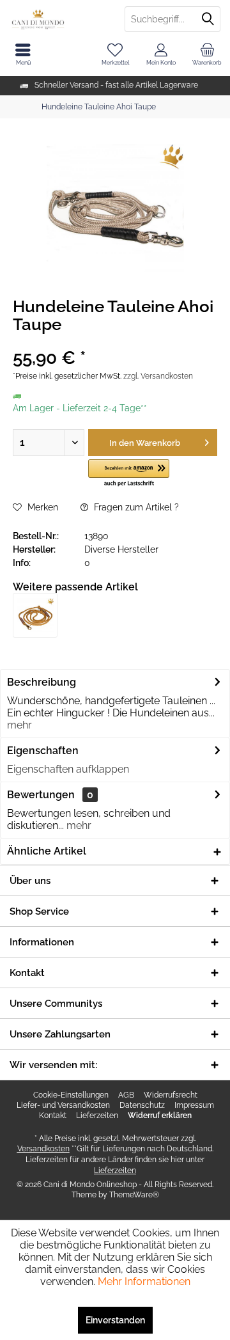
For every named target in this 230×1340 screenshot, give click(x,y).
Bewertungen (41, 795)
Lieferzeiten (97, 1115)
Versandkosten (43, 1148)
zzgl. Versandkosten (158, 376)
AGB (126, 1095)
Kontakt (52, 1115)
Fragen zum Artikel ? (135, 507)
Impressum (194, 1105)
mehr (19, 725)
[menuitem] (207, 54)
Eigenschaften (43, 751)
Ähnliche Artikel (46, 851)
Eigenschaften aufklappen (68, 769)
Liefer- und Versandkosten (63, 1105)
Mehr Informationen (144, 1281)
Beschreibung (41, 682)
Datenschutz (142, 1105)
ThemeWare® (134, 1194)
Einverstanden (115, 1320)
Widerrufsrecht (170, 1095)
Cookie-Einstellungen (71, 1095)
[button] (128, 473)
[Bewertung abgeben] (115, 341)
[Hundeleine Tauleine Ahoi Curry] (35, 615)
